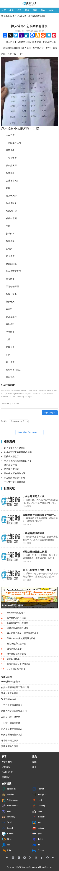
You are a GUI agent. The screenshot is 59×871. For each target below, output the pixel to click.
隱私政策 (6, 767)
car (8, 844)
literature (41, 816)
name (9, 811)
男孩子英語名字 (11, 456)
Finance (40, 850)
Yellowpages (12, 800)
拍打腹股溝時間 (11, 469)
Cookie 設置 (7, 772)
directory (11, 816)
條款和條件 (7, 762)
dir (38, 844)
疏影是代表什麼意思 (10, 717)
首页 (4, 10)
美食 (43, 10)
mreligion (41, 794)
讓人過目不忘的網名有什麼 (32, 16)
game (39, 811)
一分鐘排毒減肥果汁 (10, 723)
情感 (27, 10)
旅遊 (51, 10)
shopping (41, 805)
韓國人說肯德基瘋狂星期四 (14, 711)
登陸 (34, 762)
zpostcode (11, 789)
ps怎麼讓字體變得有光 (14, 478)
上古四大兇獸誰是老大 (11, 705)
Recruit (40, 789)
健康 (35, 10)
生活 (11, 10)
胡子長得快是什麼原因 (14, 448)
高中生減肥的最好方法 (14, 473)
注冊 (34, 767)
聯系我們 (6, 777)
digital (40, 839)
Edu (9, 850)
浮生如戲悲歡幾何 (9, 693)
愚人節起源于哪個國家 (11, 729)
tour (39, 822)
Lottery (40, 828)
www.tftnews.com (30, 867)
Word (9, 822)
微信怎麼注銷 (10, 465)
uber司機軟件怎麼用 (10, 681)
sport (39, 800)
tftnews (10, 833)
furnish (10, 828)
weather (10, 794)
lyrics (39, 833)
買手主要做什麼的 (9, 746)
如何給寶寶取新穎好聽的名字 (18, 452)
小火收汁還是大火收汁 (14, 482)
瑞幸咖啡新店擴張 (9, 740)
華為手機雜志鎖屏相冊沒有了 (18, 461)
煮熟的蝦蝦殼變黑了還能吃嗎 (15, 687)
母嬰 (19, 10)
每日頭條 (10, 16)
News (9, 839)
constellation (12, 805)
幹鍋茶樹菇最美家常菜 (11, 735)
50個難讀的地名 (8, 699)
